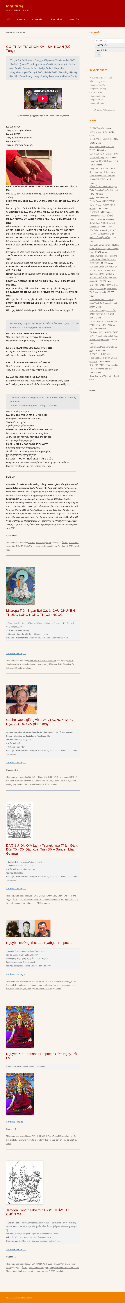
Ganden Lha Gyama (43, 781)
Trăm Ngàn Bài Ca (66, 664)
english (37, 899)
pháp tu (73, 781)
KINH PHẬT (37, 19)
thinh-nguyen (20, 989)
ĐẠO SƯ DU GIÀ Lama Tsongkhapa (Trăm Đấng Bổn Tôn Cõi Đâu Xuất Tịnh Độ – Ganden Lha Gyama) (42, 849)
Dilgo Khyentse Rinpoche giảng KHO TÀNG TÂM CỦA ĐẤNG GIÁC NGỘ (103, 259)
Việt (29, 989)
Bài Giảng (32, 777)
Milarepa (53, 664)
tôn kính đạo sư (24, 784)
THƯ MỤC (21, 19)
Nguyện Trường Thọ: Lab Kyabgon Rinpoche (39, 943)
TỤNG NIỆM (73, 19)
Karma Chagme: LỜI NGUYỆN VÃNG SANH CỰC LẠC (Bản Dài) (103, 325)
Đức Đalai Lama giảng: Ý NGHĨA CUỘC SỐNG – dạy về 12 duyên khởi (104, 248)
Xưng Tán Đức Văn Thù (100, 376)
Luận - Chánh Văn (48, 661)
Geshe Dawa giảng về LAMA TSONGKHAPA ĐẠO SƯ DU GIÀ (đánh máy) (39, 722)
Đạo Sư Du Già (26, 781)
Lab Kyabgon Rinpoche (28, 985)
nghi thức (69, 899)
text (12, 989)
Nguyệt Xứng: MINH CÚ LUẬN (103, 139)
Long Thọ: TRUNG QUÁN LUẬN (103, 161)
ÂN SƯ (31, 542)
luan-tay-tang (42, 664)
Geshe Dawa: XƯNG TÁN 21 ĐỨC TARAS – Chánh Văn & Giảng (102, 205)
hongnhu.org (14, 6)
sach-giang (11, 784)
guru (46, 1267)
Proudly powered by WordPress (19, 1297)
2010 (72, 777)
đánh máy (14, 781)
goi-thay (36, 546)
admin (28, 668)
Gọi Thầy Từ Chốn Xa (22, 546)
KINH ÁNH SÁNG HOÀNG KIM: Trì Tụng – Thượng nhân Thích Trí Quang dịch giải (103, 288)
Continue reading (16, 653)
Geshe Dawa (59, 781)
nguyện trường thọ (47, 985)
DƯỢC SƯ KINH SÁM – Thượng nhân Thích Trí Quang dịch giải (103, 358)
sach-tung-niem (48, 546)
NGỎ (8, 19)
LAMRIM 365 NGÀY (98, 132)
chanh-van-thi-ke (13, 664)
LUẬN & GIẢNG (55, 19)
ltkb (67, 781)
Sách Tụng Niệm (43, 542)
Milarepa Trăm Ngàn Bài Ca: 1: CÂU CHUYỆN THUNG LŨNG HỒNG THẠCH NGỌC (40, 612)
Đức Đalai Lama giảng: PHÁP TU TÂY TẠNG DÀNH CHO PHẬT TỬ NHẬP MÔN (102, 234)
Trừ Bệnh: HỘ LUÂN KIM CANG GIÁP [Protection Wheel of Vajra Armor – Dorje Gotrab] (103, 336)
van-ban (55, 1140)
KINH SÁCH (33, 661)
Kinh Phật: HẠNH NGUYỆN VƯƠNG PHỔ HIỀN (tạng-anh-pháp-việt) (103, 277)
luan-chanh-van (28, 664)
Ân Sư (65, 542)
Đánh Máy (42, 777)
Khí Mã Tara (94, 128)
